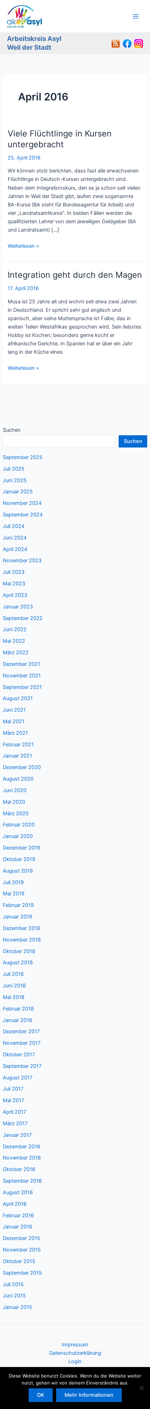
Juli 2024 (13, 526)
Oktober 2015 (19, 1261)
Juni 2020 (15, 790)
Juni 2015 (14, 1295)
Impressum (75, 1344)
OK (40, 1395)
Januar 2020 (18, 836)
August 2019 (18, 871)
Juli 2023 (13, 572)
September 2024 (23, 515)
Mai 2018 (13, 997)
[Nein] (141, 1388)
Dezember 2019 (21, 848)
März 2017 (15, 1123)
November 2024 (22, 503)
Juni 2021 (14, 710)
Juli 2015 (13, 1284)
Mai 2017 (13, 1100)
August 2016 (18, 1192)
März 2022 (16, 652)
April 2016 (15, 1204)
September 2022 (23, 618)
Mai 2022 (14, 641)
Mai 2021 (13, 721)
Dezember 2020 (22, 767)
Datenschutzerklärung (75, 1353)
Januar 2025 (18, 491)
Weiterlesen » (23, 246)
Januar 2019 (17, 917)
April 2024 (15, 549)
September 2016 (22, 1181)
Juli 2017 (13, 1089)
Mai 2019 (13, 893)
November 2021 (22, 675)
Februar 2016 (18, 1215)
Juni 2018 (14, 985)
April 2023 (15, 595)
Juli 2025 (13, 469)
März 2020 (16, 813)
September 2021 (22, 687)
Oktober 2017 (19, 1054)
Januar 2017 (17, 1135)
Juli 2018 (13, 974)
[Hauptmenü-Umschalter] (135, 16)
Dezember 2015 (21, 1238)
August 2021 (18, 698)
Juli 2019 (13, 882)
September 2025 (23, 457)
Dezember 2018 (21, 928)
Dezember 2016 (21, 1146)
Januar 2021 (17, 756)
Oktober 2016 (19, 1169)
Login (75, 1361)
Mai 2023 (14, 583)
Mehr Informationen (89, 1395)
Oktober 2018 (19, 951)
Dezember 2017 (21, 1031)
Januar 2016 (17, 1227)
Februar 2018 (18, 1009)
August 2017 (17, 1078)
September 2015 (22, 1273)
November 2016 (22, 1158)
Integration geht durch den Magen (75, 275)
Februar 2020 (19, 825)
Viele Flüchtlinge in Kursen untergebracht (60, 138)
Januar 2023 (18, 607)
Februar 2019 (18, 905)
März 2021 (15, 733)
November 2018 (22, 940)
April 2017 (14, 1112)
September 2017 (22, 1066)
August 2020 (18, 779)
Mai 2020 (14, 802)
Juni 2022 (15, 629)
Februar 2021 (18, 744)
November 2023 (22, 560)
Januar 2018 (17, 1020)
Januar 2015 (17, 1307)
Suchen (12, 430)
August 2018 (18, 962)
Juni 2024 (15, 538)
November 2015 (22, 1250)
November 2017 (21, 1043)
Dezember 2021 (21, 664)
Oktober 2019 (19, 859)
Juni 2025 (15, 480)
